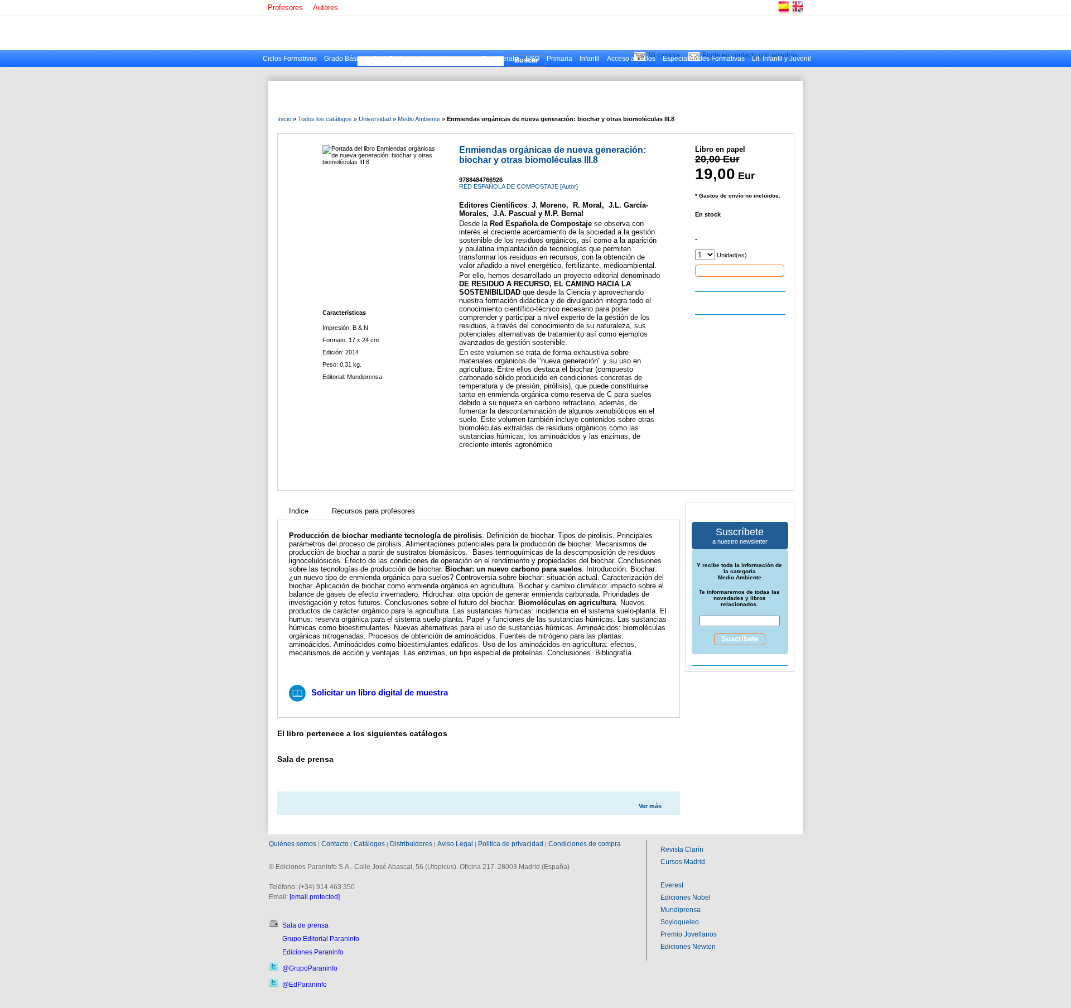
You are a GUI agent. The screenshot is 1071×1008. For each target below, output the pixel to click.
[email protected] (315, 897)
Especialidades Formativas (704, 59)
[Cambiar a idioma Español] (783, 14)
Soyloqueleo (679, 922)
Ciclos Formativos (290, 59)
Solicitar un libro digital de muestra (379, 692)
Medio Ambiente (419, 119)
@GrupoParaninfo (309, 968)
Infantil (590, 59)
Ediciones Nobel (685, 897)
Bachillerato (500, 59)
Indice (298, 511)
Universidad (456, 59)
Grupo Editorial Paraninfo (320, 939)
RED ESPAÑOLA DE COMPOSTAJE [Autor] (518, 186)
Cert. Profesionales (402, 59)
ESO (532, 59)
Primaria (559, 59)
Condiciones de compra (584, 844)
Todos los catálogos (325, 119)
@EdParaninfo (304, 984)
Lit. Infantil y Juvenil (781, 59)
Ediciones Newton (688, 947)
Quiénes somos (292, 844)
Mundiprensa (680, 910)
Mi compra (664, 55)
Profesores (285, 7)
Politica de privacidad (510, 844)
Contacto (335, 844)
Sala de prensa (305, 925)
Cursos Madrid (682, 862)
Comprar (739, 270)
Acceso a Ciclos (631, 59)
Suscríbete (739, 639)
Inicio (284, 119)
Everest (671, 885)
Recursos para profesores (373, 511)
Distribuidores (411, 844)
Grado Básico (344, 59)
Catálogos (369, 844)
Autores (325, 7)
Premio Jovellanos (688, 934)
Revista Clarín (681, 849)
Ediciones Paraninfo (313, 952)
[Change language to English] (797, 14)
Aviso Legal (455, 844)
